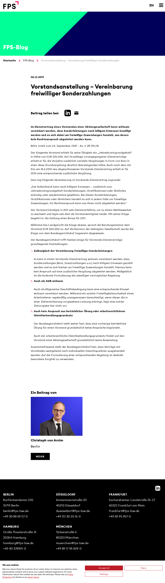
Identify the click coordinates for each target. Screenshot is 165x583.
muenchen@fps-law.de (72, 543)
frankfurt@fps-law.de (124, 511)
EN (151, 5)
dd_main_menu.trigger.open (161, 5)
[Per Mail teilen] (75, 112)
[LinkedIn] (158, 488)
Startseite (9, 60)
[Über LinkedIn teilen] (66, 112)
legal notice (33, 577)
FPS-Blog (28, 60)
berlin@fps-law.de (16, 511)
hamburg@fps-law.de (18, 543)
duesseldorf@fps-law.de (73, 511)
